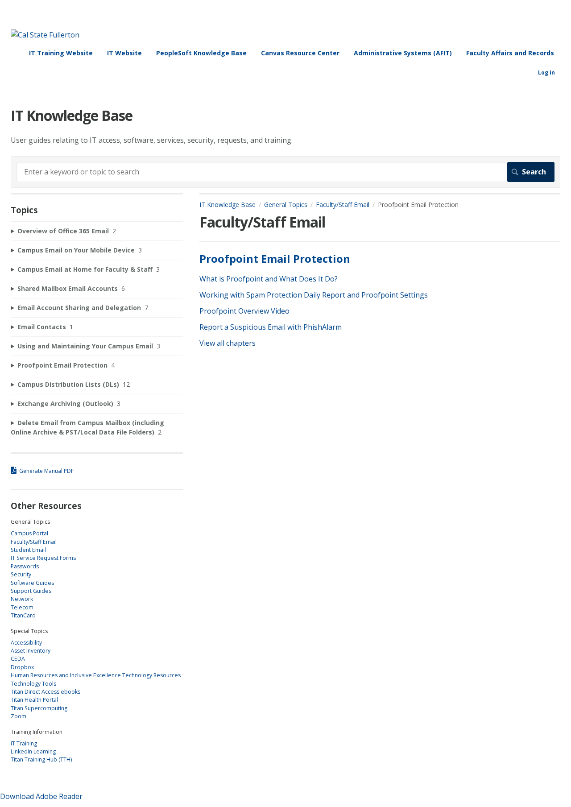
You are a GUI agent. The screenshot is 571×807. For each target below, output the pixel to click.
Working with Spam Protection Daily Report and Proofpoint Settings (313, 295)
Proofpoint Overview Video (244, 311)
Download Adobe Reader (41, 796)
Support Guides (31, 591)
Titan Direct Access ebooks (45, 691)
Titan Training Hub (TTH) (41, 759)
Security (21, 574)
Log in (546, 72)
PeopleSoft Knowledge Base (201, 53)
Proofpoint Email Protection (274, 258)
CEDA (18, 658)
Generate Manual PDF (46, 471)
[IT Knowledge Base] (45, 35)
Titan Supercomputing (39, 708)
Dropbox (22, 667)
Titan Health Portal (34, 700)
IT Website (124, 53)
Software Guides (32, 583)
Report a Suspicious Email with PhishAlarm (270, 327)
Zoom (18, 716)
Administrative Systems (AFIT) (403, 53)
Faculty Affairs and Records (510, 53)
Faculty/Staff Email (342, 204)
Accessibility (26, 642)
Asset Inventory (30, 650)
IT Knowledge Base (227, 204)
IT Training (24, 743)
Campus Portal (29, 533)
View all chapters (227, 343)
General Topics (285, 204)
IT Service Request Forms (43, 558)
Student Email (28, 550)
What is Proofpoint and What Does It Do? (268, 279)
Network (22, 599)
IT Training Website (61, 53)
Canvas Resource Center (300, 53)
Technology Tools (33, 683)
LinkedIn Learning (33, 751)
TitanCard (23, 615)
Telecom (22, 607)
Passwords (25, 566)
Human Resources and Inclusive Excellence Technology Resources (96, 675)
